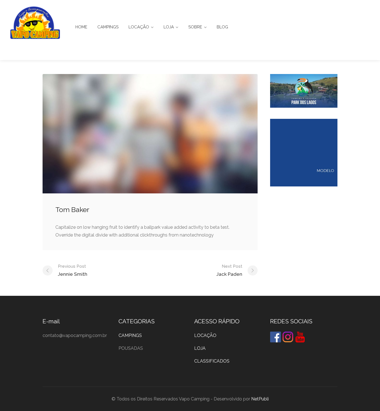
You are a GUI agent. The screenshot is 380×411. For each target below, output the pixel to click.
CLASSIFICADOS (212, 361)
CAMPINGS (108, 26)
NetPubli (260, 399)
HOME (81, 26)
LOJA (169, 26)
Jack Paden (229, 270)
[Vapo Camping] (35, 24)
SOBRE (195, 26)
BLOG (222, 26)
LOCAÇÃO (139, 26)
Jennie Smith (72, 270)
